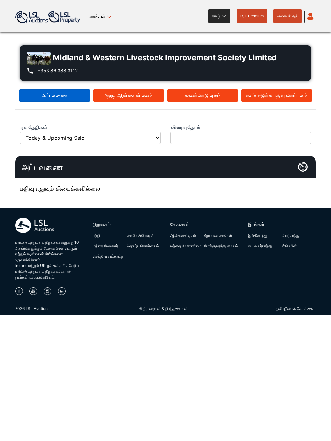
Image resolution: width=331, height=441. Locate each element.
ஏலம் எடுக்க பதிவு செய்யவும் (276, 95)
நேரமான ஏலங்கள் (218, 235)
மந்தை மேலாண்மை (185, 245)
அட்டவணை (54, 95)
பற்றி (96, 235)
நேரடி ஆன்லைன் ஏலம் (128, 95)
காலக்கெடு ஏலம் (202, 95)
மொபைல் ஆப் (287, 16)
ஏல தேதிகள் (34, 127)
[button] (219, 16)
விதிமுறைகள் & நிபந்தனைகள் (163, 308)
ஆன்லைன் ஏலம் (183, 235)
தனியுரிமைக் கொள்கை (294, 308)
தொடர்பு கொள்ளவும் (143, 245)
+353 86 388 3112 (57, 70)
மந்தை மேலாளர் (105, 245)
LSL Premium (252, 16)
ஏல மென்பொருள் (140, 235)
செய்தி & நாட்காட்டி (108, 256)
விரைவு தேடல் (185, 127)
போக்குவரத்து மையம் (221, 245)
